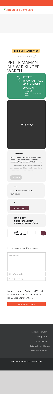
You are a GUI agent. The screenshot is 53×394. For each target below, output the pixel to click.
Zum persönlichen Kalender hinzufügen (26, 222)
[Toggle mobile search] (44, 9)
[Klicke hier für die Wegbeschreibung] (43, 233)
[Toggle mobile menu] (48, 9)
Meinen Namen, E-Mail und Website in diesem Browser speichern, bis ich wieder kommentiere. (26, 294)
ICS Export (20, 218)
